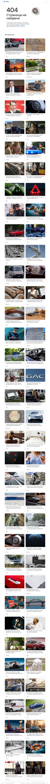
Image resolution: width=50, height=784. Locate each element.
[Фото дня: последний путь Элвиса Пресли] (14, 254)
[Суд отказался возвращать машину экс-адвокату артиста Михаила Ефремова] (14, 89)
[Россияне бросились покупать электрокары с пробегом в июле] (35, 647)
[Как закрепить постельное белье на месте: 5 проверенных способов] (35, 440)
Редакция (28, 783)
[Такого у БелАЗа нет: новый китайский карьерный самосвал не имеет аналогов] (14, 667)
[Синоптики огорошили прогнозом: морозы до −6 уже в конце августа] (14, 771)
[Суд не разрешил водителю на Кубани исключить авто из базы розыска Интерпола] (35, 275)
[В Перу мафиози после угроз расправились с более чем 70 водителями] (14, 378)
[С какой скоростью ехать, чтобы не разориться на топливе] (14, 481)
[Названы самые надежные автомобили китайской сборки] (14, 234)
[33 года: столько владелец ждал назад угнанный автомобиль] (14, 130)
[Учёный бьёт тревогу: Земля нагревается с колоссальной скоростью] (35, 543)
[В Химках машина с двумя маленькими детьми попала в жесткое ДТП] (14, 399)
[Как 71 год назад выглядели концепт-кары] (14, 750)
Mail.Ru (2, 783)
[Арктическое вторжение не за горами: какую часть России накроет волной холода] (14, 502)
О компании (7, 783)
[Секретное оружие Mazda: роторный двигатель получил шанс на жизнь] (35, 420)
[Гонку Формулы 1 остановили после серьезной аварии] (35, 667)
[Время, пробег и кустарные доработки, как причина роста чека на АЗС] (14, 626)
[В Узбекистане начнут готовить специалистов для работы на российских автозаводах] (14, 688)
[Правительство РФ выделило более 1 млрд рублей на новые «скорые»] (14, 709)
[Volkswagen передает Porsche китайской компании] (35, 626)
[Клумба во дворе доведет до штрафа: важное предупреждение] (14, 647)
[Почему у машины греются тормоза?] (14, 543)
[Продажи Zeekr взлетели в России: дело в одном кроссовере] (35, 316)
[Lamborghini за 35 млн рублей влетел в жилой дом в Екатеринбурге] (35, 234)
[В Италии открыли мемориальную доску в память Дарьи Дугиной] (35, 337)
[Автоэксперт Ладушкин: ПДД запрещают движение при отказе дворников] (35, 688)
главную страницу (20, 26)
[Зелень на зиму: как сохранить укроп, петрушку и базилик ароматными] (35, 68)
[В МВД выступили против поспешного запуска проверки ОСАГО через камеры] (35, 254)
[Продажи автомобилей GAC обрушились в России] (35, 378)
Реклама (12, 783)
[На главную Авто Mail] (7, 1)
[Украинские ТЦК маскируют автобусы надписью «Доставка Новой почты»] (14, 275)
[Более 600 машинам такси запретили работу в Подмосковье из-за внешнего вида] (35, 213)
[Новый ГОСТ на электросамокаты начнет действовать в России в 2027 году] (35, 481)
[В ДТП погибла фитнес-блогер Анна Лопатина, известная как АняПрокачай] (35, 771)
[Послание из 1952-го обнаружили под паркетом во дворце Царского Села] (35, 48)
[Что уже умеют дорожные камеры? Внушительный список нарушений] (14, 729)
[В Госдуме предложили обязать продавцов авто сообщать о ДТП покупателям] (35, 729)
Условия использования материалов (38, 783)
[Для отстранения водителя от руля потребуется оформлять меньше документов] (14, 337)
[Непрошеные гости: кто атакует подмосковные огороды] (14, 151)
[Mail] (4, 1)
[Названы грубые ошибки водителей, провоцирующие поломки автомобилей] (14, 461)
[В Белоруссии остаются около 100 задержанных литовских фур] (14, 68)
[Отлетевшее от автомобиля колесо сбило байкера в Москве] (14, 523)
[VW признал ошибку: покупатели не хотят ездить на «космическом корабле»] (35, 358)
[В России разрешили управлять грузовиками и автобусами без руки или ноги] (14, 358)
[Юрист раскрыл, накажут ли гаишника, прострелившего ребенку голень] (14, 440)
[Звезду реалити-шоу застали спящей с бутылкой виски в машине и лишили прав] (35, 399)
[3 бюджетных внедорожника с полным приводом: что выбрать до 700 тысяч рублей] (14, 564)
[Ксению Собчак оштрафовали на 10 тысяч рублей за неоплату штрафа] (14, 110)
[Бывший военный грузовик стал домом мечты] (35, 89)
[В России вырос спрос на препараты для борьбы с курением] (35, 461)
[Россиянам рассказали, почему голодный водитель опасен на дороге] (35, 296)
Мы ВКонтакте (22, 783)
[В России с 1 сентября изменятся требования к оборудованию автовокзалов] (35, 172)
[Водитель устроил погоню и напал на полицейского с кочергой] (35, 151)
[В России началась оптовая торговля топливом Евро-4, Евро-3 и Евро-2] (14, 605)
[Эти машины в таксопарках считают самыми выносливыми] (35, 750)
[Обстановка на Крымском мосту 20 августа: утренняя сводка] (35, 605)
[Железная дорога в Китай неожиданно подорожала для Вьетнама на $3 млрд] (14, 172)
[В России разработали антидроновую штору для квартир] (35, 585)
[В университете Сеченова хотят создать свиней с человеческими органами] (14, 296)
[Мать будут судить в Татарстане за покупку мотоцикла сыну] (14, 48)
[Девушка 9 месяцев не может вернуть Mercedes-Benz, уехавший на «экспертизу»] (35, 709)
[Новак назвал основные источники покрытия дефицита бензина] (35, 523)
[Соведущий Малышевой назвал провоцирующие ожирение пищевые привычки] (14, 420)
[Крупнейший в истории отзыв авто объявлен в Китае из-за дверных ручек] (14, 585)
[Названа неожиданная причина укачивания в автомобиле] (35, 130)
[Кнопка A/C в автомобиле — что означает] (35, 110)
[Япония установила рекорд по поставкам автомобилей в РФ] (35, 564)
